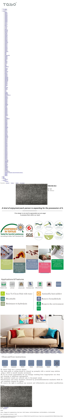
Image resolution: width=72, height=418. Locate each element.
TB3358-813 (5, 408)
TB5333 (6, 34)
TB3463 (6, 143)
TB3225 (6, 175)
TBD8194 (6, 77)
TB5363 (6, 43)
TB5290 (6, 15)
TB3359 (6, 81)
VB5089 (6, 169)
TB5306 (6, 21)
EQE (5, 86)
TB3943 (6, 108)
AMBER (6, 93)
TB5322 (6, 12)
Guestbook (6, 181)
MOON (6, 73)
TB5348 (6, 35)
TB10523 (6, 131)
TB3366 (6, 101)
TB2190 (6, 89)
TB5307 (6, 174)
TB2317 (6, 142)
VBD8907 (6, 166)
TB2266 (6, 69)
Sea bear (6, 92)
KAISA (6, 107)
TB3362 (6, 98)
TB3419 (6, 115)
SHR (5, 54)
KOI (5, 116)
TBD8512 (6, 114)
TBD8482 (6, 127)
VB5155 (6, 168)
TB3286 (6, 85)
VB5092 (6, 167)
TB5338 (6, 24)
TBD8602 (6, 104)
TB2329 (6, 151)
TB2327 (6, 158)
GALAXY (6, 160)
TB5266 (6, 20)
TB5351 (6, 22)
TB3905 (6, 103)
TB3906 (6, 124)
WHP (6, 60)
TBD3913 (6, 97)
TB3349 (6, 74)
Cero (5, 67)
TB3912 (6, 129)
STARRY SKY (7, 55)
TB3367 (6, 102)
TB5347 (6, 49)
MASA (6, 106)
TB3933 (6, 144)
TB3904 (6, 123)
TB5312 (6, 14)
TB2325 (6, 156)
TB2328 (6, 159)
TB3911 (6, 126)
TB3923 (6, 110)
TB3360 (6, 96)
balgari (6, 11)
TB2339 (6, 153)
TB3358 (6, 83)
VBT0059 (6, 42)
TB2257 (6, 76)
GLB (5, 91)
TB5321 (6, 13)
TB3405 (6, 122)
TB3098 (6, 146)
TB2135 (6, 138)
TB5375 (6, 38)
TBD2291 (6, 80)
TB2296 (6, 154)
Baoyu (6, 25)
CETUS (6, 62)
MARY (6, 163)
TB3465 (6, 134)
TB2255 (6, 140)
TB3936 (6, 109)
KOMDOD (7, 66)
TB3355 (6, 121)
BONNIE (6, 87)
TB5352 (6, 32)
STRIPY (6, 117)
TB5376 (6, 37)
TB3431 (6, 132)
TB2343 (6, 145)
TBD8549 (6, 161)
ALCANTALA (7, 171)
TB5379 (6, 39)
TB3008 (6, 56)
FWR (5, 53)
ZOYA (6, 63)
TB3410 (6, 149)
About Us (6, 179)
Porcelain (6, 30)
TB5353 (6, 50)
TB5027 (6, 165)
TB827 (6, 65)
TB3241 (6, 57)
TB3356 (6, 82)
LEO (5, 64)
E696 (5, 52)
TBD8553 (6, 162)
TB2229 (6, 139)
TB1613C (6, 137)
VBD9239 (6, 51)
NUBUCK (6, 170)
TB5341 (6, 46)
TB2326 (6, 157)
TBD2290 (6, 79)
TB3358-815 (6, 407)
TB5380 (6, 40)
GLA (5, 90)
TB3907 (6, 125)
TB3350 (6, 75)
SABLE (6, 88)
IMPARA (6, 29)
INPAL (6, 70)
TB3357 (6, 119)
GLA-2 (6, 23)
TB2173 (6, 72)
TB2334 (6, 152)
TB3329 (6, 59)
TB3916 (6, 112)
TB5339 (6, 26)
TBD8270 (6, 94)
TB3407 (6, 120)
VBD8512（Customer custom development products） (14, 172)
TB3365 (6, 100)
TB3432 (6, 133)
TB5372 (6, 45)
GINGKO (6, 71)
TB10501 (6, 135)
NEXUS (6, 31)
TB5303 (6, 17)
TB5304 (6, 19)
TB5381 (6, 36)
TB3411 (6, 150)
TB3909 (6, 105)
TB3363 (6, 99)
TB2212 (6, 84)
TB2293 (6, 141)
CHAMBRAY (7, 118)
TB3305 (6, 58)
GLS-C (6, 28)
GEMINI (6, 68)
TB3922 (6, 111)
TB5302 (6, 16)
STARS (6, 33)
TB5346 (6, 47)
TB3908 (6, 128)
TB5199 (6, 48)
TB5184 (6, 173)
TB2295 (6, 155)
